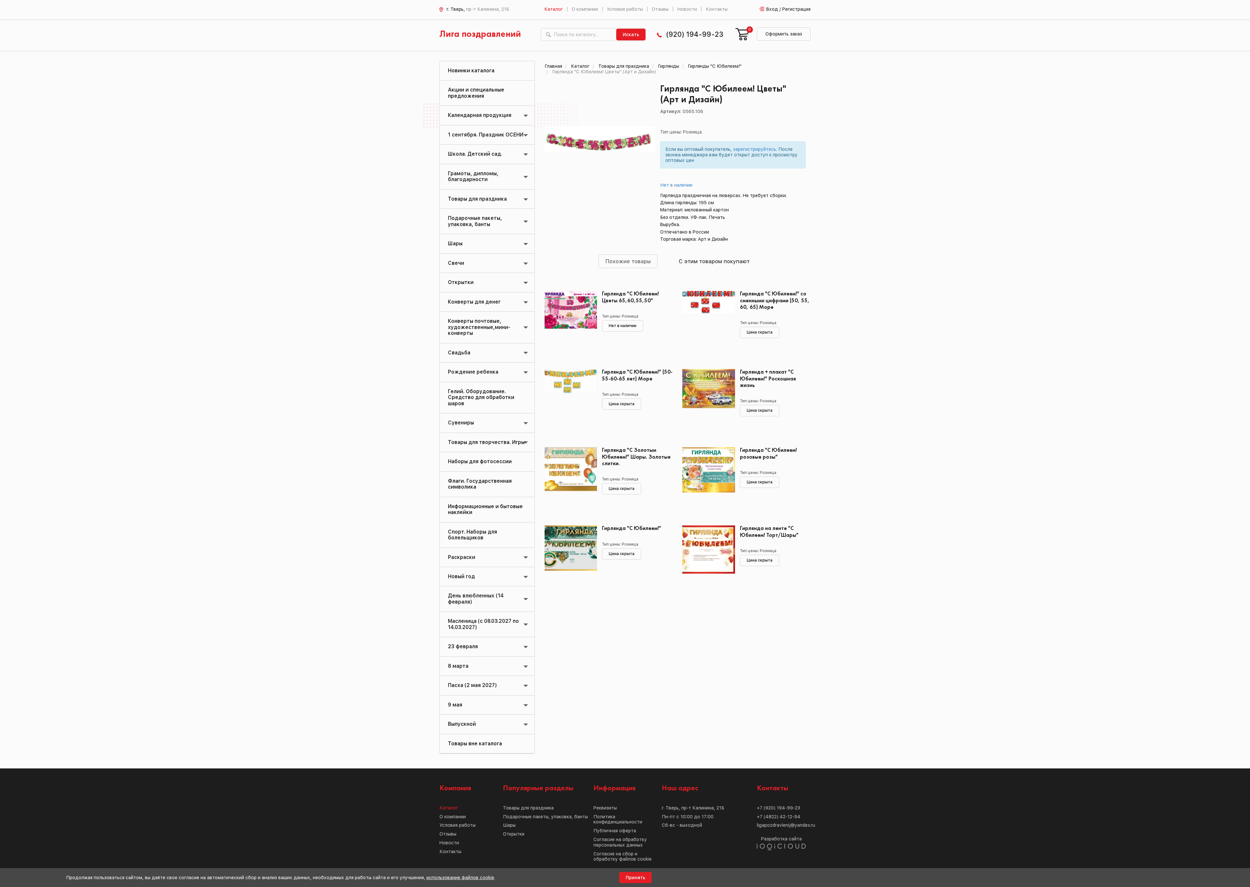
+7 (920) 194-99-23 (778, 807)
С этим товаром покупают (714, 261)
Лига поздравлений (480, 34)
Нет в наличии (676, 185)
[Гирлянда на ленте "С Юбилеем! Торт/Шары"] (706, 554)
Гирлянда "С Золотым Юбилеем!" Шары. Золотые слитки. (636, 457)
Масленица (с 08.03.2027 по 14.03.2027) (483, 624)
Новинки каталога (471, 70)
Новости (687, 9)
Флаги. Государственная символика (480, 484)
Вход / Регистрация (788, 9)
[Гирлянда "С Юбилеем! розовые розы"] (706, 476)
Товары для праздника (477, 199)
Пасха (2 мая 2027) (472, 685)
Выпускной (462, 724)
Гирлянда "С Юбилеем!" (631, 528)
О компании (585, 9)
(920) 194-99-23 (694, 34)
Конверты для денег (474, 302)
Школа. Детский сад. (475, 154)
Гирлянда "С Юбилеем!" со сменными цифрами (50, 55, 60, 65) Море (775, 300)
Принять (635, 877)
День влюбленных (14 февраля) (476, 599)
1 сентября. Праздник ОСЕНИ (485, 135)
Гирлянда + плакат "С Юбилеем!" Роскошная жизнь (768, 378)
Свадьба (459, 353)
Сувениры (461, 423)
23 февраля (463, 646)
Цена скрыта (759, 332)
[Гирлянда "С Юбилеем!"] (568, 554)
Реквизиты (605, 807)
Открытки (461, 282)
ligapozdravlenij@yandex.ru (786, 825)
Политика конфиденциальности (617, 819)
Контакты (717, 9)
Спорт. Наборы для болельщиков (472, 535)
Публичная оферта (614, 830)
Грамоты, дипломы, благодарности (473, 176)
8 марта (458, 666)
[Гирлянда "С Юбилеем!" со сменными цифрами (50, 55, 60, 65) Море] (706, 320)
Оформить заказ (783, 33)
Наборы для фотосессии (480, 461)
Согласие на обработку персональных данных (620, 842)
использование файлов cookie (460, 877)
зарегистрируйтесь (754, 149)
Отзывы (660, 9)
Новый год (461, 576)
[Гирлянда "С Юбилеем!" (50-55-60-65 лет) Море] (568, 398)
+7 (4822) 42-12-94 (778, 816)
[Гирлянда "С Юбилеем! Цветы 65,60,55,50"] (568, 320)
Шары (455, 243)
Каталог (553, 9)
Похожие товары (628, 261)
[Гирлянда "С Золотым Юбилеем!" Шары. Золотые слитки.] (568, 476)
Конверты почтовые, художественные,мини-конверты (479, 327)
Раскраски (461, 557)
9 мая (455, 705)
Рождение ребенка (473, 372)
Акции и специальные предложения (476, 93)
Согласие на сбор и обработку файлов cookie (622, 856)
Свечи (456, 263)
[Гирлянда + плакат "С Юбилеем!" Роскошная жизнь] (706, 398)
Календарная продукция (479, 115)
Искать (631, 34)
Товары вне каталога (475, 743)
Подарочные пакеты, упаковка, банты (475, 221)
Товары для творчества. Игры (486, 442)
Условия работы (625, 9)
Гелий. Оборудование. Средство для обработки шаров (481, 397)
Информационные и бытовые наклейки (485, 509)
